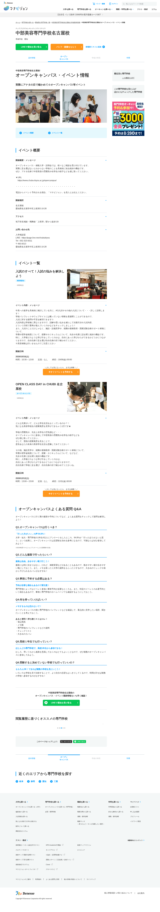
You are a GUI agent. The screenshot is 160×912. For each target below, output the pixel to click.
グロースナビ (50, 869)
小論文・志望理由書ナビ (54, 855)
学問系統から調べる (115, 807)
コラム (154, 9)
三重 (56, 781)
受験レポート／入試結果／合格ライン (58, 860)
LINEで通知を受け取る (61, 703)
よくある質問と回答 (52, 879)
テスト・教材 (142, 9)
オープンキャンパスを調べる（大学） (28, 807)
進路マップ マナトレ (84, 845)
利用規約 (38, 879)
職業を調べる (82, 802)
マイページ (134, 802)
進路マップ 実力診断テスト (25, 860)
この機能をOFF (128, 78)
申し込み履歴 (134, 812)
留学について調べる (22, 826)
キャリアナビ (50, 850)
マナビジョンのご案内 (23, 879)
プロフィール (134, 816)
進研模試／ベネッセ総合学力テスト (28, 845)
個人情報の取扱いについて (73, 879)
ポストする (67, 741)
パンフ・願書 (66, 47)
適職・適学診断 (82, 816)
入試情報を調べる (22, 816)
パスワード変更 (135, 821)
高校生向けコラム (22, 831)
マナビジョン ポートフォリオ (26, 869)
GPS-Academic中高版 (53, 845)
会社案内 (140, 893)
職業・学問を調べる (124, 9)
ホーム (18, 22)
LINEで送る (81, 741)
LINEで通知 (31, 47)
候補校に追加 (93, 47)
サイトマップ (91, 879)
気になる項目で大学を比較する (26, 821)
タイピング (81, 850)
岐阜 (21, 781)
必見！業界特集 (50, 812)
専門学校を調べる (84, 9)
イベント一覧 (57, 133)
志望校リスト (134, 807)
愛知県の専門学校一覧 (42, 22)
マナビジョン (15, 8)
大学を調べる (68, 9)
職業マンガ (90, 823)
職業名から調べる (83, 807)
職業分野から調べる (84, 812)
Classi (48, 864)
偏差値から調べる (22, 812)
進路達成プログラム (22, 864)
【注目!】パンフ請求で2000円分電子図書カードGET (79, 14)
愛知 (44, 781)
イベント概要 (28, 133)
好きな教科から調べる (115, 812)
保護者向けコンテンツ (135, 840)
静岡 (33, 781)
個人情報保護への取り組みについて (118, 893)
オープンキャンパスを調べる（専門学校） (59, 807)
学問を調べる (113, 802)
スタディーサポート (22, 850)
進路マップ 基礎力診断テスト (26, 855)
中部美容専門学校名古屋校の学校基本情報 (66, 22)
